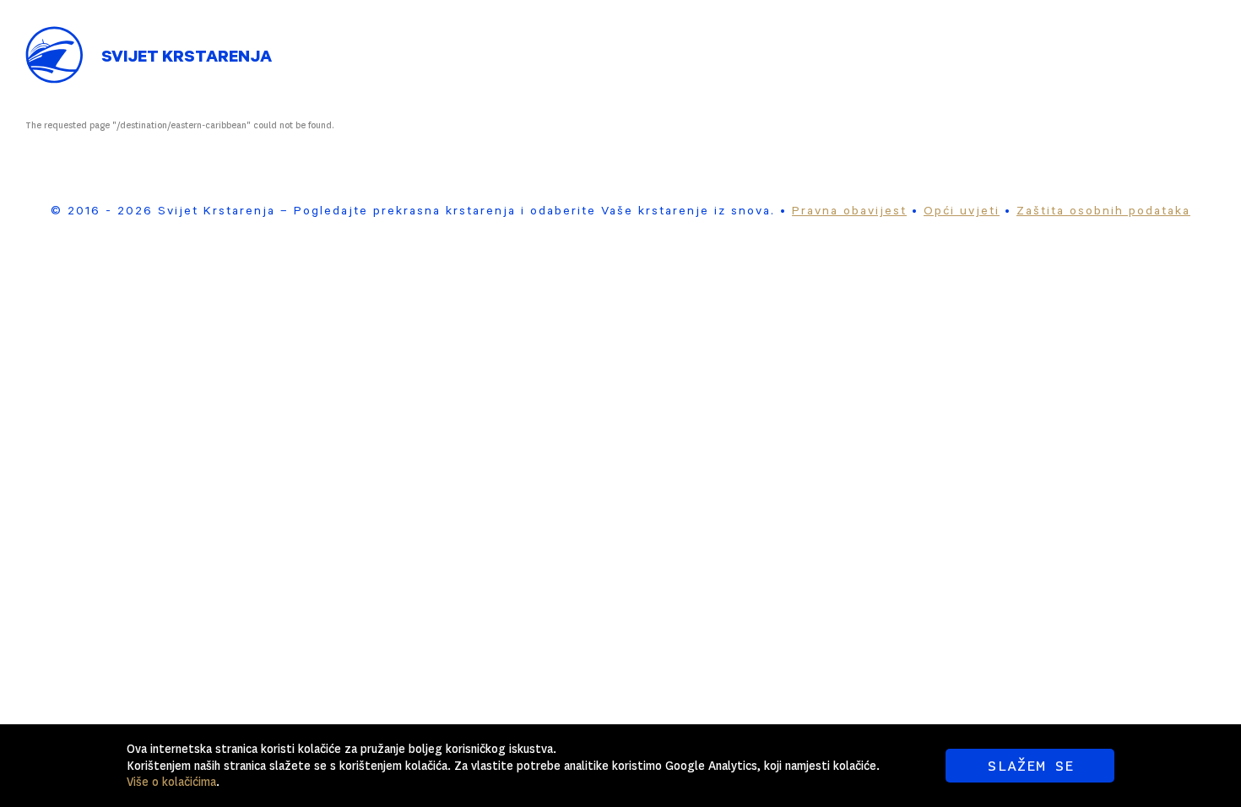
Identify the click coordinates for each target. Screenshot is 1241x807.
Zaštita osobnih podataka (1103, 212)
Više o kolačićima (171, 781)
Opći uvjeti (962, 212)
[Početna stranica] (54, 42)
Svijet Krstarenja (186, 59)
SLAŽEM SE (1030, 765)
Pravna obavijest (849, 212)
